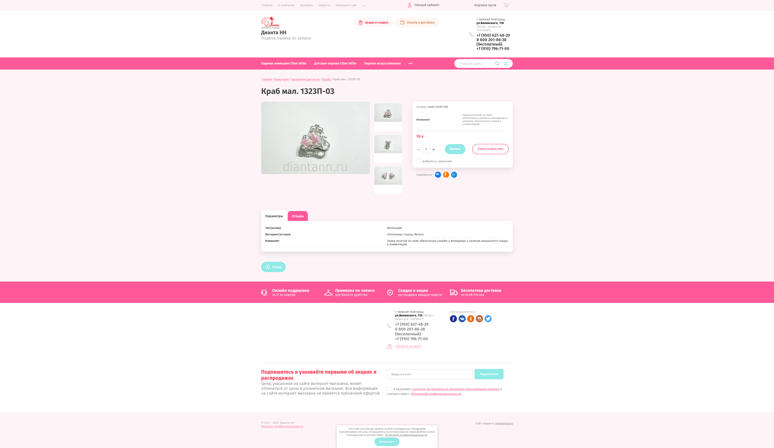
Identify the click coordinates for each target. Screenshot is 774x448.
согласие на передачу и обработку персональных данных (455, 389)
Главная (266, 79)
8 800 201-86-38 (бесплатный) (491, 42)
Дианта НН (273, 33)
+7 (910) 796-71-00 (492, 48)
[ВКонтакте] (438, 175)
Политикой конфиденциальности (436, 394)
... (411, 62)
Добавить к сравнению (437, 161)
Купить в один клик (490, 149)
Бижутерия (282, 79)
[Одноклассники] (446, 175)
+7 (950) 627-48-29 (493, 35)
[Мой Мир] (454, 175)
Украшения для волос (305, 79)
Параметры (274, 216)
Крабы (326, 79)
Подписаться (489, 374)
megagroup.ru (504, 423)
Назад (277, 267)
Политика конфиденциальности (282, 426)
